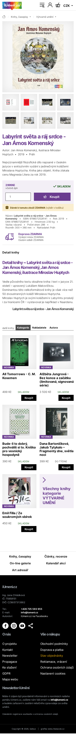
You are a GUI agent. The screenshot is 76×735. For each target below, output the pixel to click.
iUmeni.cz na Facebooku (34, 616)
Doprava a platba (51, 650)
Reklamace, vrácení (53, 661)
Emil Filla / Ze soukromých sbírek (17, 515)
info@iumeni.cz (59, 699)
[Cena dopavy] (9, 236)
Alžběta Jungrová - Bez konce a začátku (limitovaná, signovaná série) (57, 379)
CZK (67, 6)
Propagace (9, 661)
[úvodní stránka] (3, 17)
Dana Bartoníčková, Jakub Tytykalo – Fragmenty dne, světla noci (56, 449)
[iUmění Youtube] (22, 625)
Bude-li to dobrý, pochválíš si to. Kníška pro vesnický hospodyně (19, 449)
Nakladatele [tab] (39, 327)
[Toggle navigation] (42, 5)
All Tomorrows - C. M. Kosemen (19, 376)
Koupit (54, 197)
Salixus (33, 729)
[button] (30, 626)
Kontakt (7, 650)
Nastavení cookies (52, 673)
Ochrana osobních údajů (57, 667)
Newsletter (10, 655)
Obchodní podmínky (54, 644)
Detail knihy (10, 252)
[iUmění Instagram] (14, 625)
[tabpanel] (38, 432)
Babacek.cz (58, 729)
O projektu (9, 644)
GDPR (6, 673)
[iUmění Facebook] (5, 625)
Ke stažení (9, 667)
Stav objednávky (51, 655)
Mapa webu (10, 679)
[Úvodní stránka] (12, 5)
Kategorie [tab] (23, 327)
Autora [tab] (53, 327)
